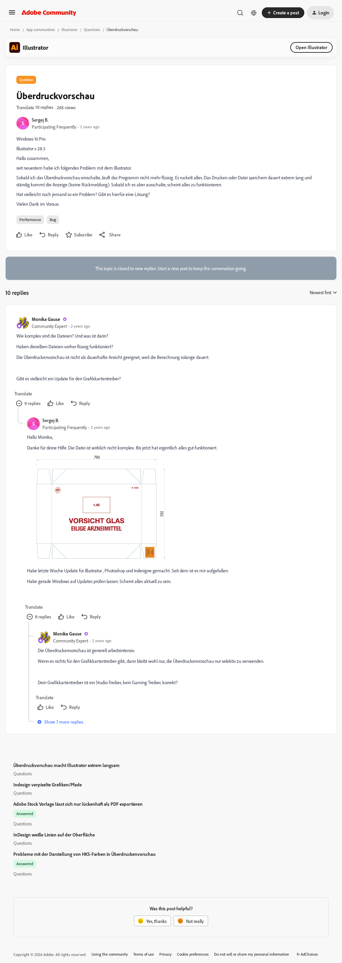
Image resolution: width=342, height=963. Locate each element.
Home (15, 29)
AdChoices (309, 954)
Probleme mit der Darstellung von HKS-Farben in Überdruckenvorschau (84, 854)
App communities (40, 29)
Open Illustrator (311, 47)
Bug (53, 219)
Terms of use (143, 954)
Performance (30, 219)
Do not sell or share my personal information (251, 954)
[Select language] (253, 12)
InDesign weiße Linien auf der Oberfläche (54, 834)
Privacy (165, 954)
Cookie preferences (193, 954)
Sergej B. (40, 120)
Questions (92, 29)
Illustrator (69, 29)
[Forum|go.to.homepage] (48, 12)
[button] (12, 14)
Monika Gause (46, 319)
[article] (170, 362)
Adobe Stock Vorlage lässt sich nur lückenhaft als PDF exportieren (78, 804)
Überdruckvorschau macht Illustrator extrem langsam (66, 765)
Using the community (110, 954)
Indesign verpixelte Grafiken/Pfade (47, 784)
